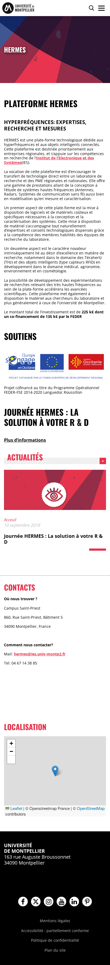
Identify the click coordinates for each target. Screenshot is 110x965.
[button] (55, 770)
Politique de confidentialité (55, 940)
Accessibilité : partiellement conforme (55, 930)
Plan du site (55, 950)
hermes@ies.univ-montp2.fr (39, 653)
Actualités (25, 458)
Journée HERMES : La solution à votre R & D (53, 539)
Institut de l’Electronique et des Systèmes (49, 160)
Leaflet (15, 808)
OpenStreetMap (91, 808)
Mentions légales (55, 920)
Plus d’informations (25, 440)
